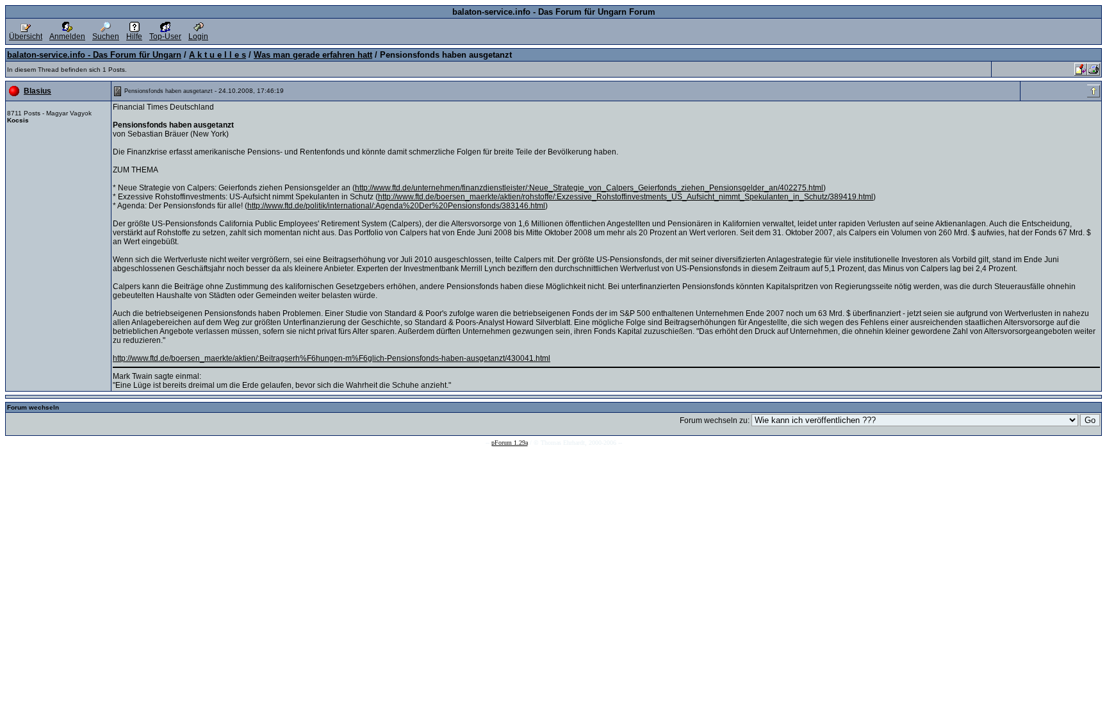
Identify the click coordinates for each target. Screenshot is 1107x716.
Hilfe (134, 36)
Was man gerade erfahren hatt (313, 55)
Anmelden (67, 36)
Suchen (105, 36)
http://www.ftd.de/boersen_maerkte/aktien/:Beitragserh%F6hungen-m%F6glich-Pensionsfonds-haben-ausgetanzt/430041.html (331, 358)
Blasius (37, 91)
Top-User (165, 36)
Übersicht (25, 36)
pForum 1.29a (509, 442)
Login (198, 36)
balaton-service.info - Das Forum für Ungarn (94, 55)
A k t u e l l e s (217, 55)
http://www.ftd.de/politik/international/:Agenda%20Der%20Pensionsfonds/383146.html (396, 205)
